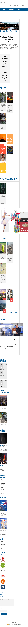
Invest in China (4, 546)
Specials (4, 12)
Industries (3, 367)
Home (3, 9)
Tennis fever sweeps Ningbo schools (3, 256)
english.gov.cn (24, 5)
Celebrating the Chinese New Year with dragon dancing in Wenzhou (3, 468)
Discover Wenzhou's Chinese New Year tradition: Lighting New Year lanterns (3, 448)
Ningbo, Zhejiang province (2, 480)
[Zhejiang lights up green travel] (3, 417)
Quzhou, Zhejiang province (2, 488)
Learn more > (13, 131)
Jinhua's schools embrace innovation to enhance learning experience (9, 258)
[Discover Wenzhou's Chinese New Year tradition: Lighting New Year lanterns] (3, 438)
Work (2, 319)
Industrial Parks (3, 372)
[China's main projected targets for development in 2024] (3, 523)
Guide (5, 364)
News (18, 9)
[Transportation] (10, 148)
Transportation (10, 144)
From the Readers (3, 430)
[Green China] (2, 565)
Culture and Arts (8, 179)
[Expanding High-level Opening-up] (3, 505)
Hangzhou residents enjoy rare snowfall (3, 126)
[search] (26, 3)
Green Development (4, 392)
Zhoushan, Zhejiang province (3, 492)
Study (3, 238)
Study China (3, 543)
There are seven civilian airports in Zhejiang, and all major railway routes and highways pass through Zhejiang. (9, 139)
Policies (11, 9)
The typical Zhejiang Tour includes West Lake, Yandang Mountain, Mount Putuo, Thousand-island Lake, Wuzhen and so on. (3, 149)
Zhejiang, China (3, 548)
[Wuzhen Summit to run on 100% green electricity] (3, 400)
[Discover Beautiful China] (2, 576)
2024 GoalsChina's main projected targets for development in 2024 (3, 533)
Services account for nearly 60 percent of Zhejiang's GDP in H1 (5, 76)
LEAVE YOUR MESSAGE (3, 595)
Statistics (3, 383)
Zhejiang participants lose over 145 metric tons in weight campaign (5, 61)
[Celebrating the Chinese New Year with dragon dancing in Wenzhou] (3, 458)
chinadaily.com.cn (14, 5)
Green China (3, 544)
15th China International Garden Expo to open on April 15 (3, 107)
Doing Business (3, 360)
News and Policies (8, 31)
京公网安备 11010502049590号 (15, 624)
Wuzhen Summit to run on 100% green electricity (3, 408)
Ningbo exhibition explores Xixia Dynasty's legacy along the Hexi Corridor (3, 199)
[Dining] (3, 158)
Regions (20, 12)
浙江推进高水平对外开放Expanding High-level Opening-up (3, 513)
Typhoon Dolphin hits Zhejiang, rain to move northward (8, 39)
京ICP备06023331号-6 (14, 622)
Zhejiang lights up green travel (3, 425)
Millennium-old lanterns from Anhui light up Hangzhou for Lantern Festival (9, 108)
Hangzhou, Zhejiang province (3, 484)
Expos (5, 380)
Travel (3, 88)
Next (22, 330)
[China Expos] (2, 587)
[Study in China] (2, 559)
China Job (3, 541)
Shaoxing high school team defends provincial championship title (3, 279)
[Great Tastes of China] (2, 581)
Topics (12, 12)
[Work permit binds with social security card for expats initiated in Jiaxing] (11, 329)
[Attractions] (3, 139)
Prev (1, 330)
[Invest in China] (2, 570)
